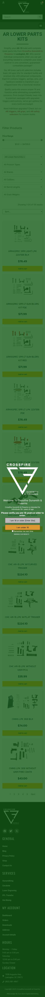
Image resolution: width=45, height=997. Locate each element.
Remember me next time (23, 531)
